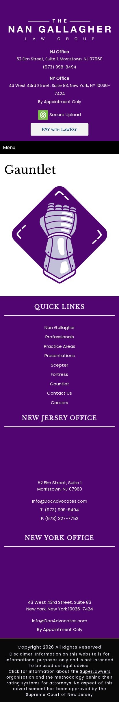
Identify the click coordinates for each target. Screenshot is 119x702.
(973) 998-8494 (60, 67)
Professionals (59, 337)
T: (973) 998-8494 (59, 510)
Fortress (59, 374)
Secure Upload (65, 115)
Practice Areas (59, 346)
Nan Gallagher (59, 327)
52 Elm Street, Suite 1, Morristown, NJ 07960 (60, 59)
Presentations (59, 355)
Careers (59, 403)
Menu (9, 147)
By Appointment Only (59, 102)
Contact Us (59, 393)
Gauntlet (59, 384)
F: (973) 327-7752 (59, 518)
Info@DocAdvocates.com (59, 501)
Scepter (59, 365)
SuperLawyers (95, 671)
